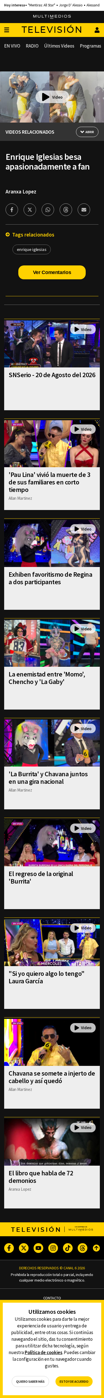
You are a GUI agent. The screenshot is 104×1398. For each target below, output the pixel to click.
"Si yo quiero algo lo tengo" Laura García (47, 977)
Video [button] (57, 97)
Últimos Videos (59, 46)
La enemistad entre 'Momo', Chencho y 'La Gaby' (47, 678)
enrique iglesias (31, 249)
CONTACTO (52, 1298)
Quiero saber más (30, 1381)
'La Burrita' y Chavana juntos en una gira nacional (48, 778)
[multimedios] (52, 17)
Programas (90, 46)
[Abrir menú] (6, 30)
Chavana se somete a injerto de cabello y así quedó (52, 1077)
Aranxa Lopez (21, 191)
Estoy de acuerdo (74, 1381)
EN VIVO (12, 46)
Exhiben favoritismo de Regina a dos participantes (50, 578)
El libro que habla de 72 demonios (41, 1177)
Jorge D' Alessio (71, 5)
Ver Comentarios (52, 272)
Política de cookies (43, 1352)
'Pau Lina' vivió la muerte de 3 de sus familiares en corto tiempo (49, 482)
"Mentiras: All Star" (41, 5)
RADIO (32, 46)
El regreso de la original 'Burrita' (41, 877)
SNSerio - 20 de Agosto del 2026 (52, 374)
